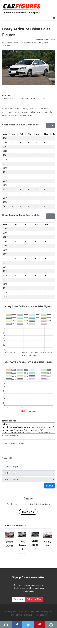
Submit (49, 485)
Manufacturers (13, 43)
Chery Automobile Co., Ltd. (31, 43)
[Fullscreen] (48, 125)
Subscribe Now (34, 599)
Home (2, 43)
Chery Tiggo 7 (34, 544)
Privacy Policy (30, 615)
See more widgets (10, 436)
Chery (46, 43)
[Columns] (52, 125)
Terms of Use (16, 615)
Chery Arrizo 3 (22, 545)
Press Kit (43, 615)
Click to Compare (28, 355)
